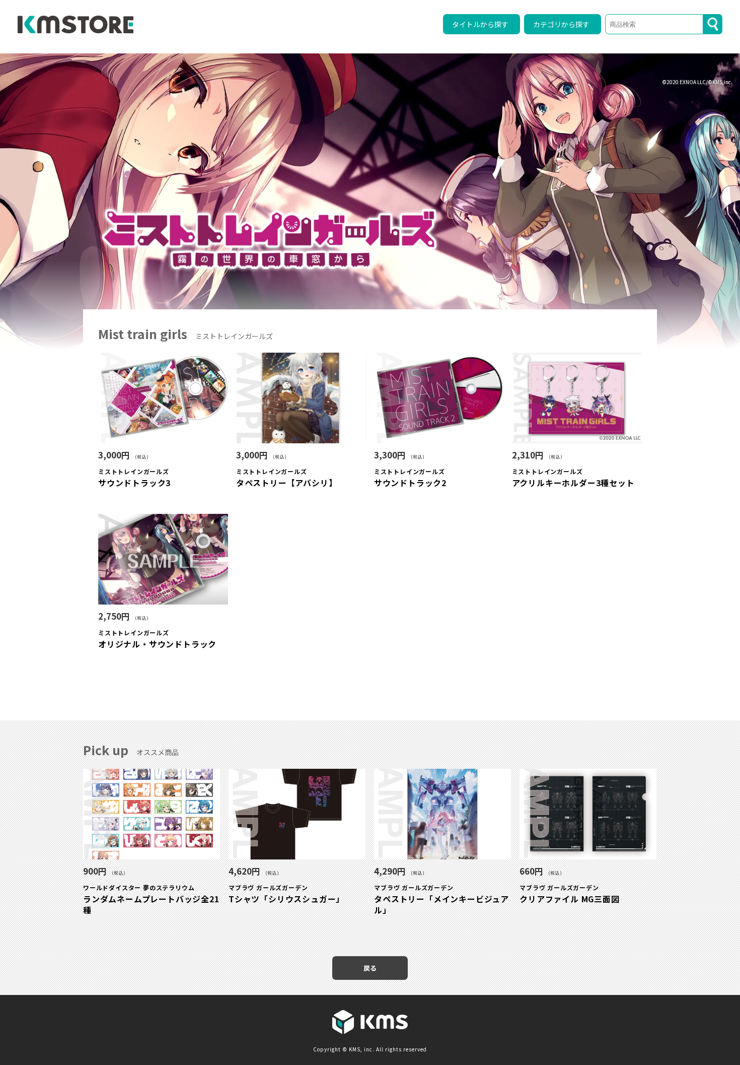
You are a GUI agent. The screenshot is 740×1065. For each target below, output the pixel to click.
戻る (370, 968)
